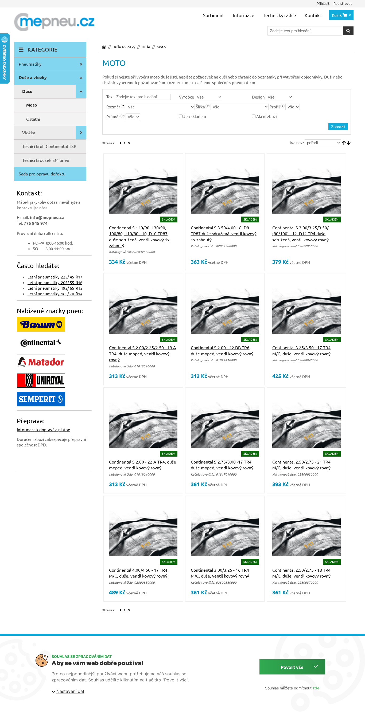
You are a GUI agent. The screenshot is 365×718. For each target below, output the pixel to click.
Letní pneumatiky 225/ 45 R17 (55, 276)
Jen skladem (194, 116)
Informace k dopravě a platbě (43, 429)
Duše (146, 46)
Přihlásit (323, 3)
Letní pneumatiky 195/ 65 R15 (55, 288)
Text (110, 96)
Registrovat (342, 3)
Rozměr (113, 106)
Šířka (200, 106)
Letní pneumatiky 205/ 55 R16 (55, 282)
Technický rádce (279, 15)
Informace (243, 15)
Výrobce (186, 96)
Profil (275, 106)
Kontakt (313, 15)
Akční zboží (266, 116)
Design (258, 96)
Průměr (113, 116)
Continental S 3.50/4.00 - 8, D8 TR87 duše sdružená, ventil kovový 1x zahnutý (224, 233)
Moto (161, 46)
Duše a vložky (123, 46)
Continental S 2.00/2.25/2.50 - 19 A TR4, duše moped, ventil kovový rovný (142, 353)
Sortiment (213, 15)
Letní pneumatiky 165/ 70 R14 (55, 293)
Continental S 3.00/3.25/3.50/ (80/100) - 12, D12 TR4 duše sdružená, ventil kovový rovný (300, 233)
